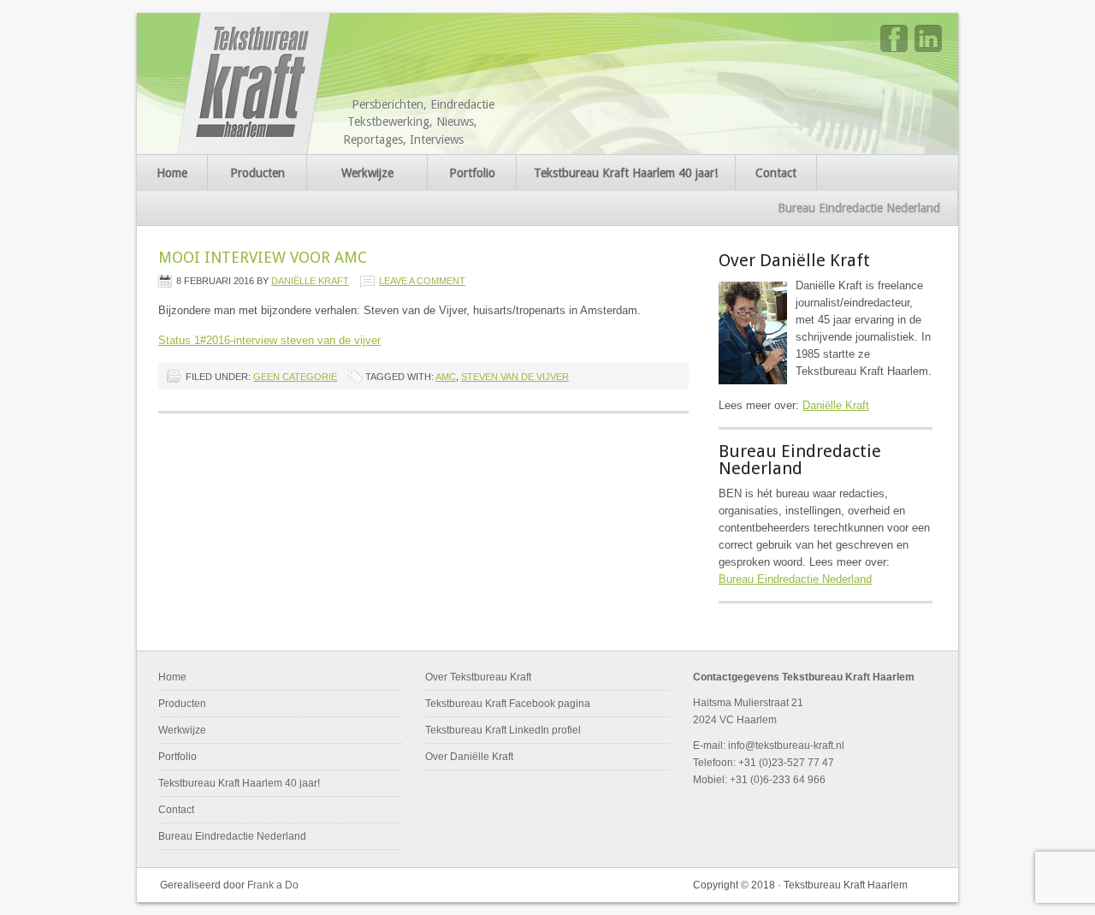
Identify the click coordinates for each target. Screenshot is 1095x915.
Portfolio (472, 173)
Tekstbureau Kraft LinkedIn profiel (503, 730)
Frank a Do (273, 885)
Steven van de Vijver (515, 376)
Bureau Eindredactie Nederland (859, 208)
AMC (445, 376)
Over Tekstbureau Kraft (478, 677)
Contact (775, 173)
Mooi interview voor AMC (262, 257)
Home (172, 173)
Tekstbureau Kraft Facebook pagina (507, 704)
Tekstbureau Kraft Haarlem (255, 83)
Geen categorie (295, 376)
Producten (257, 173)
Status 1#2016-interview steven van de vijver (269, 340)
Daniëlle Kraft (310, 281)
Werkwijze (367, 173)
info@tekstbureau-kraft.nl (786, 746)
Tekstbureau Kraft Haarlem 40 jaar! (626, 173)
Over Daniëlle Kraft (469, 757)
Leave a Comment (422, 281)
